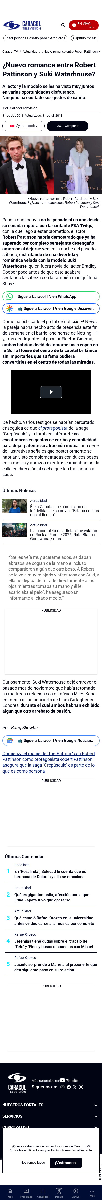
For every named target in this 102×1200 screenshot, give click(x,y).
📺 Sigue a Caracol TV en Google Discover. (56, 308)
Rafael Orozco (25, 934)
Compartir (71, 126)
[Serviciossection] (96, 1116)
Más (92, 1195)
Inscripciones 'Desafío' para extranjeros (35, 38)
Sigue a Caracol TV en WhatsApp (47, 296)
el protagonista (53, 428)
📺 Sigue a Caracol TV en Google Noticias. (55, 740)
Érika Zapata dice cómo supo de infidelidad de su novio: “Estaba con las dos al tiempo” (64, 510)
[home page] (22, 25)
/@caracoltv (26, 126)
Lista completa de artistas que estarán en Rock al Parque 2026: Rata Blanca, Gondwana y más (63, 534)
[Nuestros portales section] (96, 1105)
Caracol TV (10, 51)
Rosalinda (22, 865)
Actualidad (30, 51)
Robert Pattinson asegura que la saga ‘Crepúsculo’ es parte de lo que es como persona (48, 765)
